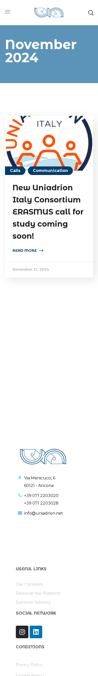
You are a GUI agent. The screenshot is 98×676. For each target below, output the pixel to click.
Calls (15, 170)
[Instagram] (22, 632)
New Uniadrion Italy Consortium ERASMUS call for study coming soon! (48, 212)
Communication (50, 170)
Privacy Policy (29, 664)
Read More (25, 250)
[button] (90, 12)
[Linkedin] (36, 632)
